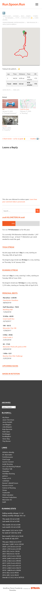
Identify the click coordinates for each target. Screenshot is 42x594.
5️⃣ (3, 13)
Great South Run (8, 319)
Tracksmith (6, 492)
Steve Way (6, 439)
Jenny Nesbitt (7, 422)
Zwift (4, 502)
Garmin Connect (8, 462)
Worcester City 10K (9, 328)
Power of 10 (6, 478)
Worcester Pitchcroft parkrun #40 (14, 347)
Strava (4, 490)
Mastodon (5, 471)
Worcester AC (7, 500)
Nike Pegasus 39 (32, 22)
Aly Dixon (5, 417)
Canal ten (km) (24, 109)
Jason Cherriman (8, 420)
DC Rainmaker (7, 455)
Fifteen (4, 126)
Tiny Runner (6, 441)
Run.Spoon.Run (13, 4)
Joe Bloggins (6, 424)
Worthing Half (8, 309)
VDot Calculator (7, 495)
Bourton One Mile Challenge (13, 356)
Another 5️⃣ (34, 139)
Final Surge (6, 459)
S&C (3, 109)
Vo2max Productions (9, 497)
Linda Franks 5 (8, 337)
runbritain (5, 481)
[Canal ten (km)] (28, 103)
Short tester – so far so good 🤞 (14, 139)
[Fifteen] (10, 120)
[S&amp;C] (10, 103)
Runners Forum (7, 485)
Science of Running (9, 488)
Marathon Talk (7, 469)
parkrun (5, 476)
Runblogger (6, 434)
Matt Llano (6, 432)
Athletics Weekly (8, 452)
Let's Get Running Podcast (11, 466)
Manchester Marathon (10, 300)
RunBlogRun (6, 436)
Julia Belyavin (7, 427)
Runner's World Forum (10, 483)
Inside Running (7, 464)
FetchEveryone (7, 457)
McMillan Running (8, 473)
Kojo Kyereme (7, 429)
